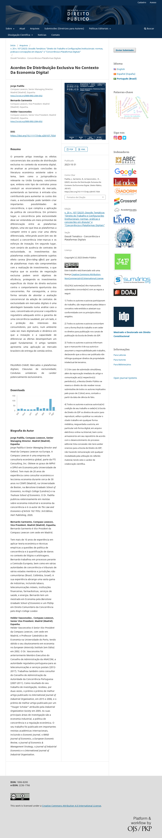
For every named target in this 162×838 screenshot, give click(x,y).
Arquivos (34, 28)
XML (83, 149)
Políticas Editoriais (99, 28)
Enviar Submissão (125, 50)
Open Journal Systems (125, 377)
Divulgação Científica (19, 34)
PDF (71, 149)
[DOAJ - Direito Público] (125, 295)
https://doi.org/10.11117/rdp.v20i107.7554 (33, 135)
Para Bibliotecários (122, 364)
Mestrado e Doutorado (126, 332)
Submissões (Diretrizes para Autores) (64, 28)
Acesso (153, 2)
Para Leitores (120, 355)
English (121, 69)
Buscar (150, 28)
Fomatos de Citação (76, 197)
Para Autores (120, 359)
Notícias (42, 34)
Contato (55, 34)
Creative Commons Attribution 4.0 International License (71, 805)
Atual (22, 28)
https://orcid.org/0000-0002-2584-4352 (26, 96)
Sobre (9, 28)
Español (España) (126, 73)
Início (13, 45)
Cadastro (142, 2)
